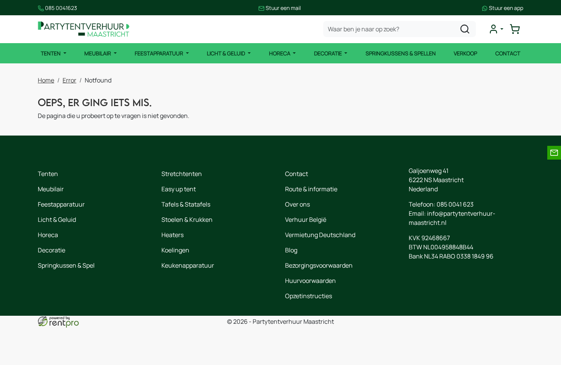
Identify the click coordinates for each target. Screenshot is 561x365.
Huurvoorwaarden (310, 280)
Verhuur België (305, 219)
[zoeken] (465, 29)
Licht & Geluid (226, 53)
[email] (554, 153)
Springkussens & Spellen (401, 53)
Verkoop (465, 53)
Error (69, 80)
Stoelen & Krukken (187, 219)
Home (46, 80)
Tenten (51, 53)
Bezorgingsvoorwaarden (319, 265)
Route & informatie (311, 189)
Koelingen (175, 250)
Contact (507, 53)
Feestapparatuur (159, 53)
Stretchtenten (181, 174)
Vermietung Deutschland (320, 235)
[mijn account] (495, 29)
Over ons (297, 204)
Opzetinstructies (308, 296)
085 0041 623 (455, 204)
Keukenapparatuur (187, 265)
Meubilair (98, 53)
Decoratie (328, 53)
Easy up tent (178, 189)
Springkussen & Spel (66, 265)
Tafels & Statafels (185, 204)
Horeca (280, 53)
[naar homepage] (83, 29)
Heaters (172, 235)
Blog (291, 250)
